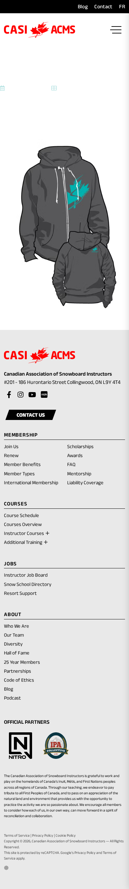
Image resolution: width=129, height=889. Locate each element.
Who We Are (16, 626)
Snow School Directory (27, 584)
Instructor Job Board (26, 575)
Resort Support (20, 593)
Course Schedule (21, 515)
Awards (75, 455)
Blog (83, 6)
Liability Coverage (85, 482)
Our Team (14, 635)
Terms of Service (17, 835)
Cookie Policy (66, 835)
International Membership (31, 482)
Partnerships (17, 671)
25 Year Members (22, 662)
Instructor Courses (24, 533)
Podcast (12, 698)
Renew (11, 455)
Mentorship (79, 473)
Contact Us (31, 415)
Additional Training (23, 542)
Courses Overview (23, 524)
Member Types (19, 473)
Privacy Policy (42, 835)
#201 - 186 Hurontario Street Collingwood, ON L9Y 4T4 (64, 383)
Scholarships (80, 446)
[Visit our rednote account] (44, 395)
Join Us (11, 446)
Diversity (13, 644)
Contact (103, 6)
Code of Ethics (19, 680)
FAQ (71, 464)
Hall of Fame (16, 652)
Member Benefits (22, 464)
